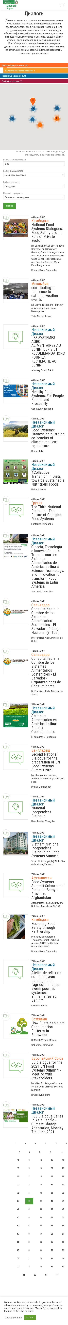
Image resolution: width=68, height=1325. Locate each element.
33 (29, 1192)
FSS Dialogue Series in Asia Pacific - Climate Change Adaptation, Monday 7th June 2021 (47, 1124)
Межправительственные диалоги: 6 (20, 71)
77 (18, 1266)
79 (41, 1266)
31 (63, 1184)
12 (18, 1160)
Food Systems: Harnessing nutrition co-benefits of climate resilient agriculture (48, 438)
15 (52, 1160)
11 (62, 1151)
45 (52, 1209)
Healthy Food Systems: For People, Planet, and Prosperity (47, 397)
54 (41, 1225)
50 (52, 1217)
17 (18, 1168)
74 (41, 1258)
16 (63, 1160)
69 (41, 1250)
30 (52, 1184)
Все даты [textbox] (10, 186)
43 (29, 1209)
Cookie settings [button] (13, 1317)
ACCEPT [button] (30, 1317)
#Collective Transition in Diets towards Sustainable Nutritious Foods (47, 478)
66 (63, 1242)
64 (41, 1242)
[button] (33, 102)
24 (41, 1176)
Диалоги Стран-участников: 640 (15, 65)
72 (18, 1258)
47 (18, 1217)
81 (63, 1266)
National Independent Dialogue (41, 812)
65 (52, 1242)
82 (24, 1274)
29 (41, 1184)
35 (52, 1192)
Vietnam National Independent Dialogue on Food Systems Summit (45, 850)
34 (41, 1192)
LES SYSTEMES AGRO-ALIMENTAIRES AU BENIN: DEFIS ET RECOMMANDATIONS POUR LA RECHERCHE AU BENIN (48, 351)
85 (57, 1274)
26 (63, 1176)
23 (29, 1176)
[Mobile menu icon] (62, 5)
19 (41, 1168)
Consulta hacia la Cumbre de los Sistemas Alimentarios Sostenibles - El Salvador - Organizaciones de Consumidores (46, 672)
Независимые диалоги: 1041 (14, 76)
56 (63, 1225)
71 (63, 1250)
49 (41, 1217)
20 (52, 1168)
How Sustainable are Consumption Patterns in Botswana (48, 1029)
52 (18, 1225)
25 (52, 1176)
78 (29, 1266)
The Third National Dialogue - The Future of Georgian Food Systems (46, 513)
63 (29, 1242)
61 (63, 1233)
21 (63, 1168)
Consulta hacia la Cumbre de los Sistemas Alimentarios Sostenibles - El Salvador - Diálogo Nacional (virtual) (46, 621)
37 (18, 1201)
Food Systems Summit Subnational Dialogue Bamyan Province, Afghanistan (47, 890)
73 (29, 1258)
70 (52, 1250)
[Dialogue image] (15, 228)
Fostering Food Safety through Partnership (43, 927)
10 (50, 1151)
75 (52, 1258)
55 (52, 1225)
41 (63, 1201)
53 (29, 1225)
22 (18, 1176)
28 (29, 1184)
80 (52, 1266)
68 (29, 1250)
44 (41, 1209)
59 (41, 1233)
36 (63, 1192)
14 (41, 1160)
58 (29, 1233)
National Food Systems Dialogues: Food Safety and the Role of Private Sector (47, 232)
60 (52, 1233)
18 (29, 1168)
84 (46, 1274)
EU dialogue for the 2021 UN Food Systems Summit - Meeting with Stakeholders (46, 1070)
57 (18, 1233)
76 (63, 1258)
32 (18, 1192)
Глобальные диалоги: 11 (12, 81)
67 (18, 1250)
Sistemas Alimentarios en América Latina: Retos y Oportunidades (44, 724)
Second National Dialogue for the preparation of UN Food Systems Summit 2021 (45, 762)
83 (35, 1274)
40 (52, 1201)
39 (41, 1201)
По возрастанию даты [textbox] (17, 197)
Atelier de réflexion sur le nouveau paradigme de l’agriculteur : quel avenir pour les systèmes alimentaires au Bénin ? (46, 986)
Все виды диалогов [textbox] (15, 175)
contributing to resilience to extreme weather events (44, 293)
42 (18, 1209)
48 (29, 1217)
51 (63, 1217)
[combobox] (34, 164)
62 (18, 1242)
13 (29, 1160)
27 (18, 1184)
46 (63, 1209)
